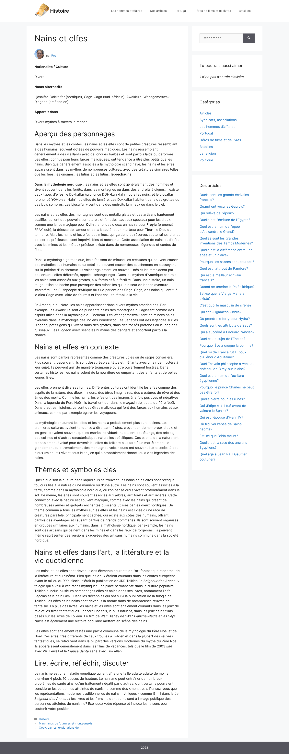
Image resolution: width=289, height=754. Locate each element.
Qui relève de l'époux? (217, 213)
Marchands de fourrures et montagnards (66, 723)
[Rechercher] (249, 38)
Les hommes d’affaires (126, 11)
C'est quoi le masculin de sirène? (225, 305)
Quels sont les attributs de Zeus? (226, 325)
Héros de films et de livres (212, 11)
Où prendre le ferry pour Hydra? (225, 319)
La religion (208, 153)
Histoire (59, 11)
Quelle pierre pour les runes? (222, 399)
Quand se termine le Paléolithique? (227, 287)
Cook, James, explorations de (59, 727)
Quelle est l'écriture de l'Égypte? (225, 220)
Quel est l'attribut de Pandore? (224, 268)
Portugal (181, 11)
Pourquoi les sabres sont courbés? (227, 262)
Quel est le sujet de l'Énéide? (222, 339)
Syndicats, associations (218, 120)
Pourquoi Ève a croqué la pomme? (226, 345)
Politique (206, 160)
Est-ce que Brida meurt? (219, 436)
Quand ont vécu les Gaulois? (222, 206)
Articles (206, 113)
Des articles (158, 11)
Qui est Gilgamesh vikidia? (220, 312)
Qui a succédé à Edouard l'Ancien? (227, 332)
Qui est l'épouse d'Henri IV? (221, 417)
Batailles (245, 11)
